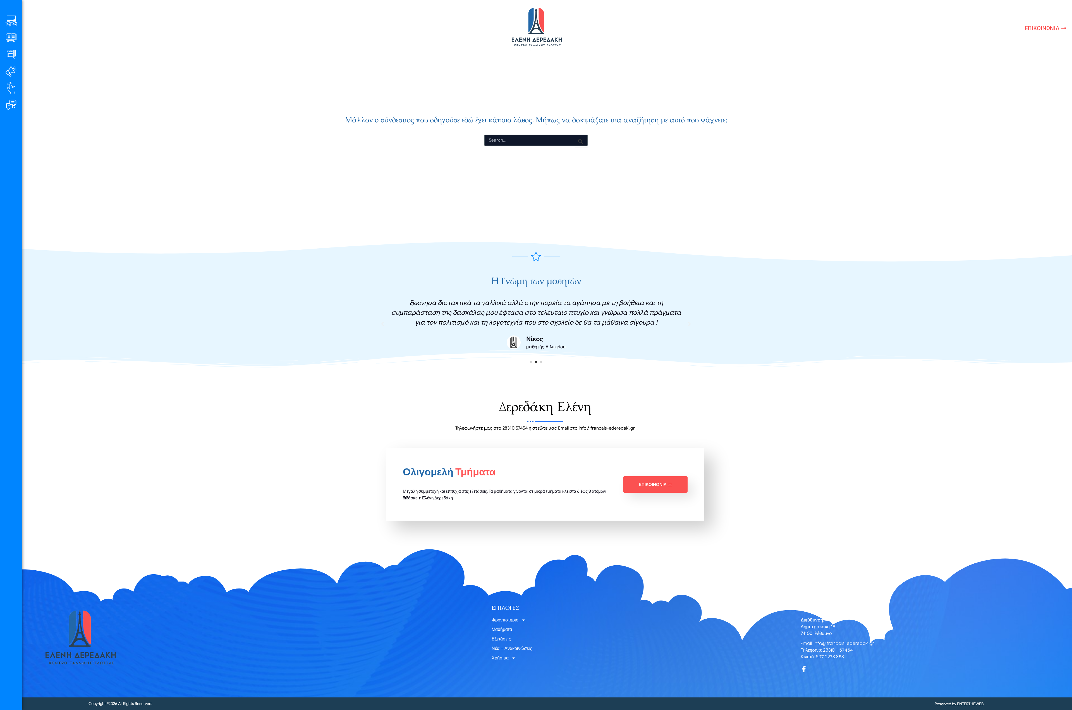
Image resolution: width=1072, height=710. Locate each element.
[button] (382, 324)
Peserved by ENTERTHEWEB (959, 703)
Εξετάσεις (501, 639)
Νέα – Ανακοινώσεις (512, 648)
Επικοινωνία (653, 484)
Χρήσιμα (500, 658)
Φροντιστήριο (505, 620)
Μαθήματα (502, 629)
